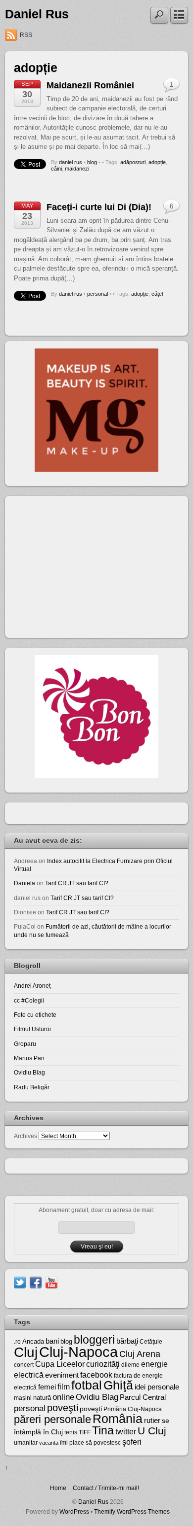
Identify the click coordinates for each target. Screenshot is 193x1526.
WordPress (74, 1511)
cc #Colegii (29, 1000)
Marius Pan (29, 1058)
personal (97, 294)
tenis (70, 1432)
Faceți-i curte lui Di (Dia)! (99, 207)
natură (42, 1397)
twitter (125, 1431)
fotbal (86, 1385)
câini (56, 169)
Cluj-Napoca (78, 1352)
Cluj (26, 1352)
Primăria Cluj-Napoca (132, 1409)
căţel (157, 294)
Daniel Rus (37, 14)
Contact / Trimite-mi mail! (106, 1488)
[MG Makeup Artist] (96, 469)
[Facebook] (36, 1282)
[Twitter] (20, 1282)
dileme (130, 1364)
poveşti (62, 1407)
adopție (157, 162)
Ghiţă (118, 1385)
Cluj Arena (139, 1354)
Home (58, 1488)
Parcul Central (143, 1397)
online (63, 1397)
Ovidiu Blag (29, 1072)
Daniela (24, 883)
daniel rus (70, 162)
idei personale (157, 1387)
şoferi (132, 1442)
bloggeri (94, 1339)
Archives (25, 1136)
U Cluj (152, 1430)
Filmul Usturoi (32, 1029)
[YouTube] (51, 1282)
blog (92, 162)
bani (52, 1341)
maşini (23, 1397)
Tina (103, 1430)
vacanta (48, 1443)
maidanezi (77, 169)
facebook (96, 1375)
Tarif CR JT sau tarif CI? (76, 883)
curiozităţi (103, 1364)
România (118, 1418)
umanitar (26, 1442)
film (63, 1387)
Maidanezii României (90, 85)
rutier (152, 1420)
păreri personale (52, 1419)
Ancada (33, 1341)
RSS (26, 35)
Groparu (25, 1043)
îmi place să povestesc (90, 1443)
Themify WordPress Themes (132, 1511)
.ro (17, 1342)
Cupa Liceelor (60, 1363)
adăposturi (132, 162)
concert (24, 1365)
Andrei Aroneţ (32, 985)
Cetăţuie (151, 1342)
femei (47, 1387)
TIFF (85, 1432)
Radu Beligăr (31, 1087)
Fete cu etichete (35, 1014)
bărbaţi (127, 1341)
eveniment (62, 1375)
